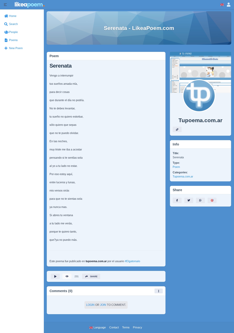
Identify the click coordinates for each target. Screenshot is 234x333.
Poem (176, 166)
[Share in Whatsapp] (200, 200)
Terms (126, 327)
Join (103, 304)
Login (90, 304)
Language (99, 327)
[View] (67, 276)
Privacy (137, 327)
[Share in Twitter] (188, 200)
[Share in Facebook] (177, 200)
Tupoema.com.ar (183, 176)
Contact (114, 327)
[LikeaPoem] (29, 5)
